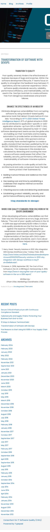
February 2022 (6, 359)
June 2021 (5, 369)
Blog (11, 3)
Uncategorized (19, 287)
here (25, 244)
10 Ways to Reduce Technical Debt (15, 322)
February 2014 (6, 497)
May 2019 (4, 397)
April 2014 (4, 494)
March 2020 (6, 386)
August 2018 (6, 414)
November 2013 (7, 504)
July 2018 (4, 418)
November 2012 (7, 514)
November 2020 (7, 380)
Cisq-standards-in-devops (24, 201)
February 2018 (6, 424)
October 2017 (6, 435)
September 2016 (7, 456)
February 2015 (6, 473)
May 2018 (4, 421)
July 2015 (4, 469)
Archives (20, 3)
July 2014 (4, 487)
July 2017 (4, 442)
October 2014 (6, 480)
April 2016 (4, 459)
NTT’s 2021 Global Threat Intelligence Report (23, 120)
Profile (29, 3)
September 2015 (7, 462)
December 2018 (7, 404)
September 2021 (7, 366)
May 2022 (5, 355)
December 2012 (7, 511)
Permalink (29, 287)
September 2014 (7, 483)
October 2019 (6, 390)
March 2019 (5, 400)
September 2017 (7, 438)
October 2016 (6, 452)
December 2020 (7, 376)
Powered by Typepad (13, 523)
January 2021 (6, 373)
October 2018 (6, 411)
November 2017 (7, 431)
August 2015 (6, 466)
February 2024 (7, 345)
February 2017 (6, 449)
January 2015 (6, 476)
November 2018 (7, 407)
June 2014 (5, 490)
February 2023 (6, 348)
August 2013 (6, 507)
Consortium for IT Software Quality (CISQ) (22, 520)
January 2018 (6, 428)
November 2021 (7, 362)
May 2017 (4, 445)
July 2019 (4, 393)
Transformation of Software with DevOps (21, 60)
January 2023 (6, 352)
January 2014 (6, 500)
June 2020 (5, 383)
